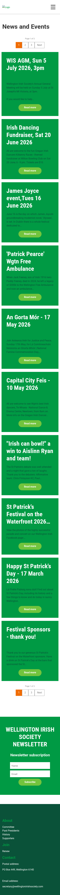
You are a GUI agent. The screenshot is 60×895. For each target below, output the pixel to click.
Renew (6, 851)
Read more (30, 107)
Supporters (8, 838)
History (6, 834)
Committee (8, 827)
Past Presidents (10, 830)
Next (39, 45)
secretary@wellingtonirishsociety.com (22, 886)
